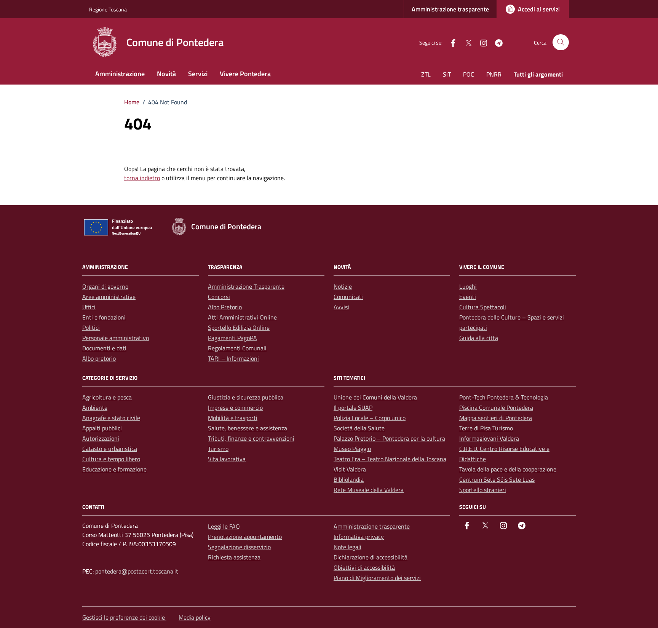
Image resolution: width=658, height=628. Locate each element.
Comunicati (348, 296)
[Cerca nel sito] (561, 42)
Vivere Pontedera (245, 74)
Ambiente (94, 407)
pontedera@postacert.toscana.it (136, 571)
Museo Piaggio (352, 448)
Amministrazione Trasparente (246, 286)
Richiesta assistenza (234, 557)
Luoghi (468, 286)
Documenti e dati (104, 348)
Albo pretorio (99, 358)
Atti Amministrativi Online (242, 317)
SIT (447, 74)
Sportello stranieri (482, 489)
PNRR (493, 74)
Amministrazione (120, 74)
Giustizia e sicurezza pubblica (245, 397)
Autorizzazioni (100, 438)
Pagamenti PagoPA (232, 337)
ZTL (426, 74)
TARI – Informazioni (233, 358)
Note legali (347, 546)
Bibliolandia (349, 479)
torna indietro (142, 177)
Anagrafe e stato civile (111, 417)
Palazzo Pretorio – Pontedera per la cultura (389, 438)
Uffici (89, 307)
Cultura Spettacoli (482, 307)
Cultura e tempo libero (111, 458)
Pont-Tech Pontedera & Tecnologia (503, 397)
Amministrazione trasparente (450, 9)
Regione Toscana (108, 9)
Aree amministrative (109, 296)
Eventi (467, 296)
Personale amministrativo (115, 337)
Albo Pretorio (225, 307)
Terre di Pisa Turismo (486, 428)
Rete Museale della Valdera (369, 489)
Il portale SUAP (353, 407)
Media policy (195, 617)
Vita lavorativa (227, 458)
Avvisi (341, 307)
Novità (166, 74)
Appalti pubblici (102, 428)
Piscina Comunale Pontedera (496, 407)
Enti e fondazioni (104, 317)
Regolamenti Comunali (237, 348)
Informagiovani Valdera (489, 438)
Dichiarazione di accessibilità (370, 557)
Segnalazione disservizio (239, 546)
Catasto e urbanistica (109, 448)
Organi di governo (105, 286)
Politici (91, 327)
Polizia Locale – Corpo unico (370, 417)
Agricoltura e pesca (107, 397)
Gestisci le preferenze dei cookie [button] (124, 617)
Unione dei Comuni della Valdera (375, 397)
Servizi (198, 74)
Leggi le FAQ (224, 526)
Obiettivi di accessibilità (364, 567)
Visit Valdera (350, 469)
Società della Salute (359, 428)
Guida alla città (478, 337)
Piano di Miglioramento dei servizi (377, 577)
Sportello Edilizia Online (239, 327)
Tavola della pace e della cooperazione (507, 469)
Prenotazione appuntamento (245, 536)
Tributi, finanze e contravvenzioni (251, 438)
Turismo (218, 448)
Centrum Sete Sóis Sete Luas (497, 479)
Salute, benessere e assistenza (247, 428)
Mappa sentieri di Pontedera (495, 417)
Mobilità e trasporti (232, 417)
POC (468, 74)
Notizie (343, 286)
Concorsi (219, 296)
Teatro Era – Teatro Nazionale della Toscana (390, 458)
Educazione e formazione (114, 469)
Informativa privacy (359, 536)
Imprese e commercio (235, 407)
